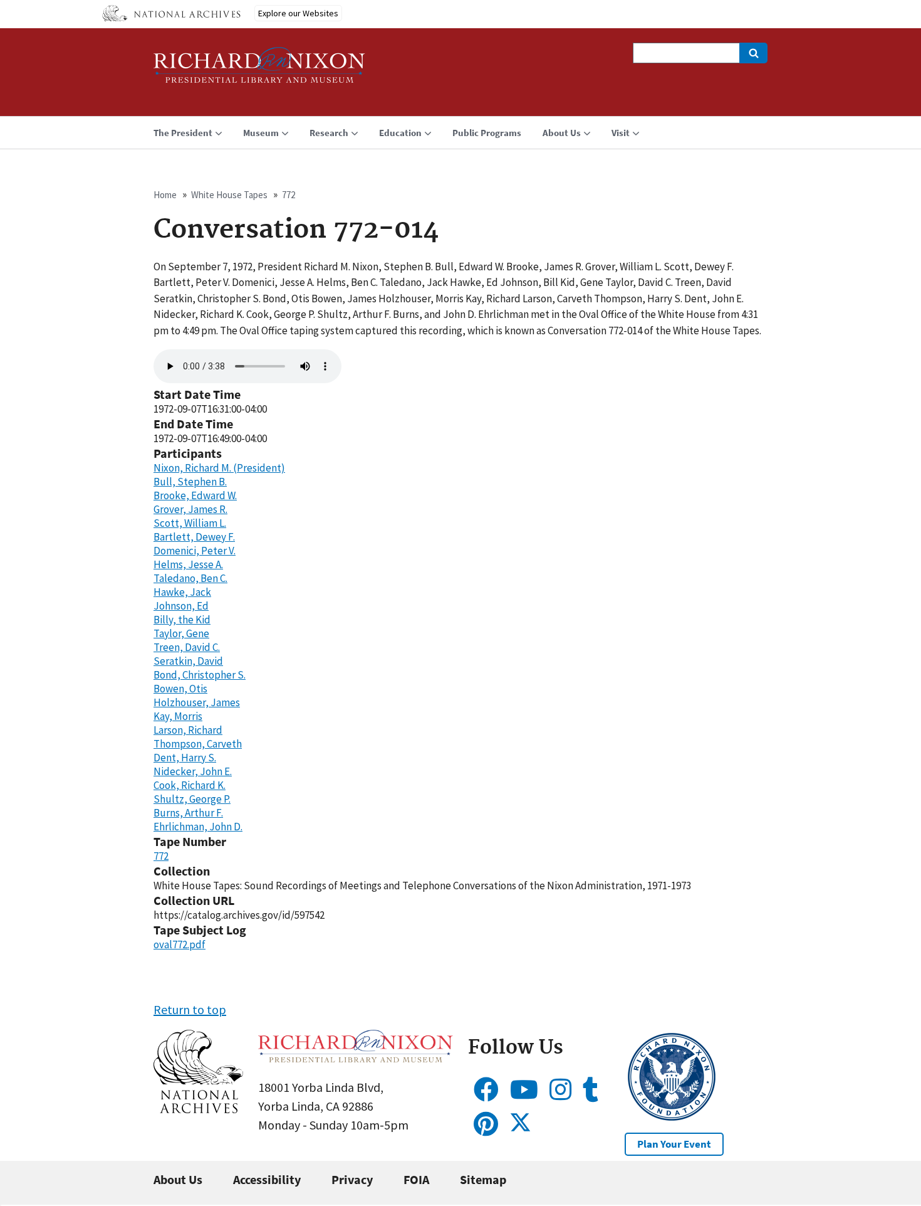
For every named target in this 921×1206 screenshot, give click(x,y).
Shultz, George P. (192, 799)
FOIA (416, 1179)
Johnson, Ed (181, 606)
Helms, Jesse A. (188, 564)
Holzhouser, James (197, 702)
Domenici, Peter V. (195, 551)
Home (165, 195)
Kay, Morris (178, 716)
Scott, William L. (190, 523)
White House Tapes (229, 195)
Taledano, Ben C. (190, 578)
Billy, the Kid (182, 620)
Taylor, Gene (181, 633)
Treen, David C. (187, 647)
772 (288, 195)
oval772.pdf (180, 944)
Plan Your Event (674, 1144)
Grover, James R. (190, 509)
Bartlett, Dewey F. (194, 537)
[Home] (259, 70)
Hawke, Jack (182, 592)
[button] (198, 1108)
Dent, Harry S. (185, 757)
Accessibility (267, 1179)
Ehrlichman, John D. (198, 826)
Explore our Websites (298, 13)
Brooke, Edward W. (195, 495)
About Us (178, 1179)
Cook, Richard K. (190, 785)
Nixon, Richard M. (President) (219, 468)
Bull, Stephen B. (190, 482)
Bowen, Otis (180, 689)
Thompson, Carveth (198, 744)
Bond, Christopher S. (200, 675)
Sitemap (483, 1179)
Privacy (352, 1179)
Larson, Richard (188, 730)
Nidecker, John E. (193, 771)
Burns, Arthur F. (188, 813)
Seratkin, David (188, 661)
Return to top (190, 1009)
